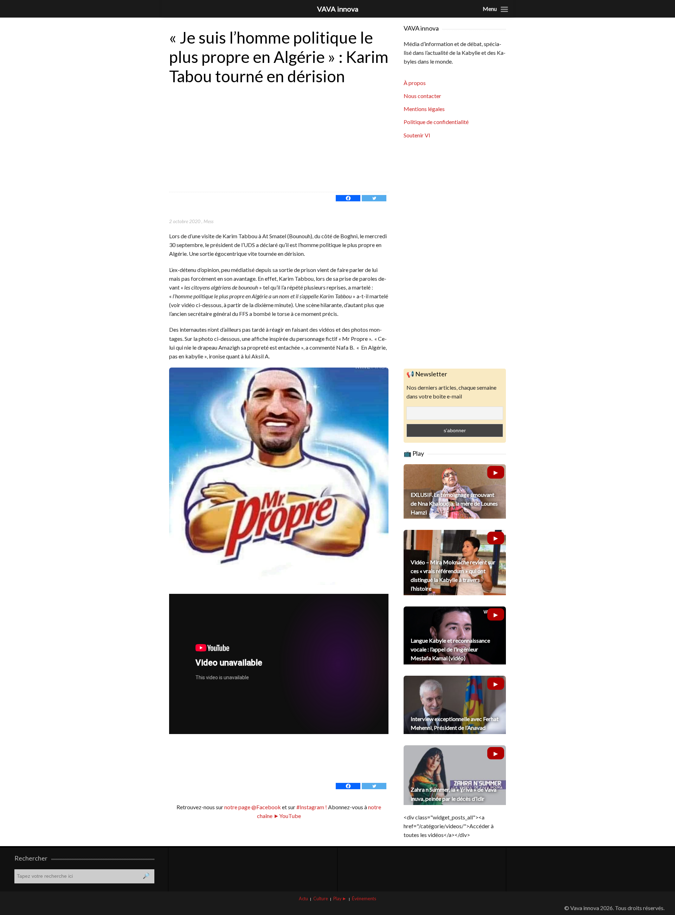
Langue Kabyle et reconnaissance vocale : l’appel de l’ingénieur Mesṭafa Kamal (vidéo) (450, 649)
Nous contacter (422, 95)
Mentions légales (424, 108)
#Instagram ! (311, 807)
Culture (320, 898)
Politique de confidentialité (436, 121)
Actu (303, 898)
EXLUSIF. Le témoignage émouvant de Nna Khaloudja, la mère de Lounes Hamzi (454, 503)
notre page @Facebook (252, 807)
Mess (208, 221)
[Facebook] (348, 198)
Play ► (340, 898)
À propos (415, 82)
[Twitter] (374, 198)
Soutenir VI (417, 135)
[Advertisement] (278, 139)
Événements (364, 898)
